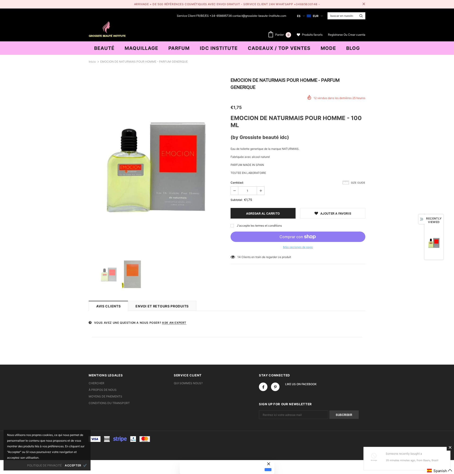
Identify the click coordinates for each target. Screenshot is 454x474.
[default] (268, 469)
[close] (363, 4)
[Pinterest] (275, 387)
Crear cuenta (356, 34)
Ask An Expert (174, 322)
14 (239, 257)
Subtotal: (237, 200)
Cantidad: (237, 182)
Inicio (92, 61)
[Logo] (107, 28)
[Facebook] (263, 387)
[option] (156, 166)
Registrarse (336, 34)
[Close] (450, 447)
